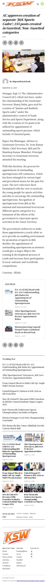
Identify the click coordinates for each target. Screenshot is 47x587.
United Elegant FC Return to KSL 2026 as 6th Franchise (34, 475)
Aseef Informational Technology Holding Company (31, 581)
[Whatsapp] (42, 4)
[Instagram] (31, 554)
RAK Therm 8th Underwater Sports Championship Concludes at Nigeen (33, 498)
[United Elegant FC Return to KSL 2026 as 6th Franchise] (34, 466)
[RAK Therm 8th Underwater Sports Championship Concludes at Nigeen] (34, 488)
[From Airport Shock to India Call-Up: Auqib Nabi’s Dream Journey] (12, 466)
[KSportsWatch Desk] (6, 81)
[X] (10, 42)
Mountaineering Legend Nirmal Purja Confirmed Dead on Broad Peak (27, 330)
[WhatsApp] (15, 42)
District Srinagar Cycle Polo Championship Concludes (23, 419)
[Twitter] (31, 556)
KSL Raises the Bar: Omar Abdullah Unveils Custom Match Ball (23, 427)
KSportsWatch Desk (21, 81)
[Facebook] (4, 42)
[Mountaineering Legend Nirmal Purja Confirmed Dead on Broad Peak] (8, 329)
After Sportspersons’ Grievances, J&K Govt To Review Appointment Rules (27, 315)
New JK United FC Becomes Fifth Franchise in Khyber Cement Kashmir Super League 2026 (12, 499)
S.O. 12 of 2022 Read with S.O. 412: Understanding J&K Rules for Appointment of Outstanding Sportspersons (27, 296)
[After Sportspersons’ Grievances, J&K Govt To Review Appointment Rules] (8, 313)
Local (4, 37)
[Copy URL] (21, 42)
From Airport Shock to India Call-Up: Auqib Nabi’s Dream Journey (12, 475)
